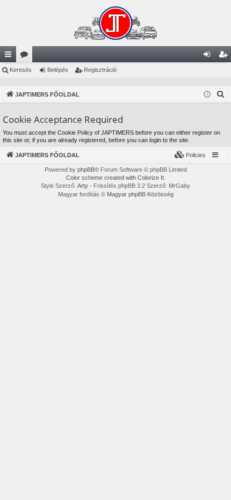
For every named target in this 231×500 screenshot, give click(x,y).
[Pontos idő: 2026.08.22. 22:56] (207, 95)
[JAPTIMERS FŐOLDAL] (115, 23)
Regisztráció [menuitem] (225, 56)
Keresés (21, 70)
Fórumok (26, 56)
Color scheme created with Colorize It (115, 177)
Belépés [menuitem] (209, 56)
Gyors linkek (10, 56)
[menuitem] (221, 94)
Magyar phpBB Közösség (140, 194)
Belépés (57, 70)
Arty (82, 185)
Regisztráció (100, 70)
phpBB (86, 169)
